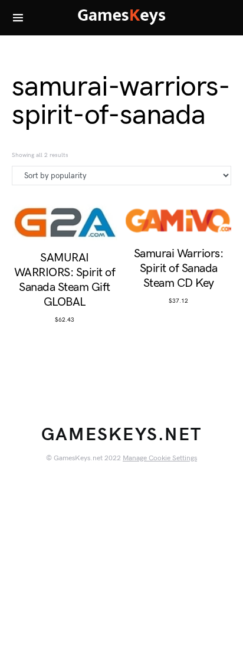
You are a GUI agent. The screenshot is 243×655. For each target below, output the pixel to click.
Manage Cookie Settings (160, 458)
